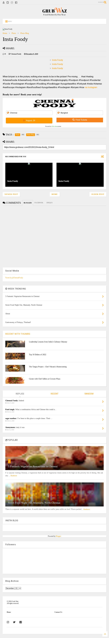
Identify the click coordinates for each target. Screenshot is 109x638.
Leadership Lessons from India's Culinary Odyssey (48, 342)
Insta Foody (57, 60)
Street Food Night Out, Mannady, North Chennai (34, 502)
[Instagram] (12, 2)
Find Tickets (81, 120)
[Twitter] (8, 2)
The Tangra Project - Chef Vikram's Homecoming (48, 367)
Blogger (58, 536)
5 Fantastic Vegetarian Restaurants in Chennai (33, 466)
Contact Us (58, 612)
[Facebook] (16, 2)
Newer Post (11, 194)
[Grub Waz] (54, 15)
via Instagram (91, 87)
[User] (4, 2)
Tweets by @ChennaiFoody (14, 278)
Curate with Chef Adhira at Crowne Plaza (44, 379)
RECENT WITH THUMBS (17, 334)
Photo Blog (24, 33)
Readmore (14, 476)
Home (5, 33)
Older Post (97, 194)
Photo (14, 33)
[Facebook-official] (21, 622)
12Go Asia (54, 126)
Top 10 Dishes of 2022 (37, 355)
